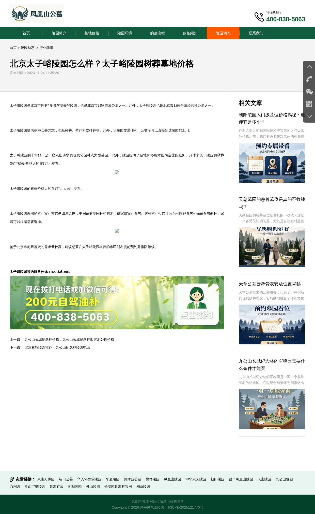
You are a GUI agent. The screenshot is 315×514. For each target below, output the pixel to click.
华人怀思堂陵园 (89, 479)
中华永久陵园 (196, 479)
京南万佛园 (46, 479)
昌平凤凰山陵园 (241, 479)
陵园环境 (124, 33)
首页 (26, 33)
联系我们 (256, 33)
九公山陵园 (284, 479)
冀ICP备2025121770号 (185, 507)
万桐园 (15, 486)
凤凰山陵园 (172, 479)
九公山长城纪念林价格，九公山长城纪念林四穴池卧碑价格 (69, 339)
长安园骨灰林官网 (118, 486)
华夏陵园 (113, 479)
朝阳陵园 (217, 479)
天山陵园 (264, 479)
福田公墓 (66, 479)
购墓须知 (190, 33)
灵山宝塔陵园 (35, 486)
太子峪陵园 (147, 105)
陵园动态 (223, 33)
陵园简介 (59, 33)
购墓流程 (157, 33)
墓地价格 (91, 33)
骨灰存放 (56, 486)
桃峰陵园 (152, 479)
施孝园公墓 (132, 479)
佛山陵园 (93, 486)
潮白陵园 (143, 486)
